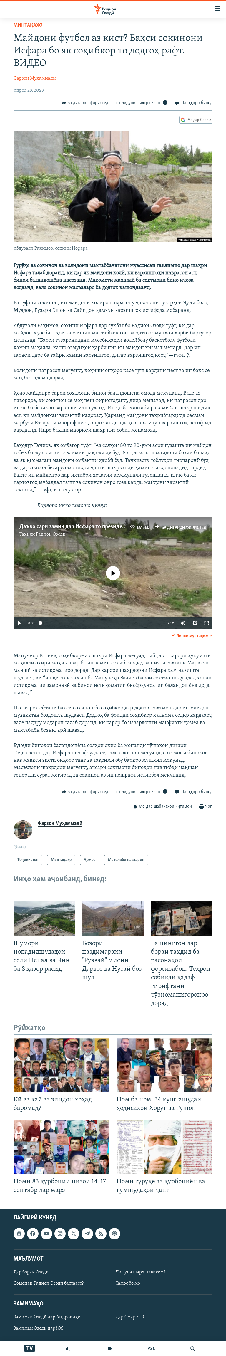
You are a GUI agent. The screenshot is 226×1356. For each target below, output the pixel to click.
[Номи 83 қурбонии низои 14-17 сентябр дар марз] (61, 1147)
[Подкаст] (114, 1233)
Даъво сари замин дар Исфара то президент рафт (80, 527)
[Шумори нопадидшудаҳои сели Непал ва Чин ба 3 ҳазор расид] (44, 918)
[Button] (85, 103)
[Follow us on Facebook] (32, 1233)
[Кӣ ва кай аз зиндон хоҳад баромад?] (61, 1065)
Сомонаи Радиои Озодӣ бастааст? (49, 1283)
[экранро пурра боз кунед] (206, 623)
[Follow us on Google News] (19, 1233)
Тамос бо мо (128, 1283)
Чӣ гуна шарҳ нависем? (140, 1272)
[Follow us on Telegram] (87, 1233)
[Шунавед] (68, 1348)
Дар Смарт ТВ (130, 1317)
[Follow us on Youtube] (46, 1233)
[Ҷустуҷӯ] (193, 1348)
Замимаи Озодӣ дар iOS (39, 1328)
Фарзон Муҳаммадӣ (35, 78)
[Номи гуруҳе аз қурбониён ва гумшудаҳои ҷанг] (164, 1147)
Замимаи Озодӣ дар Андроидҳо (47, 1317)
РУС (151, 1348)
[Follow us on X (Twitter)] (73, 1233)
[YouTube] (110, 1348)
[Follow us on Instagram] (60, 1233)
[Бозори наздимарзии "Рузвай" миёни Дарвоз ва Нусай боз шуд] (113, 918)
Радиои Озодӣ (51, 534)
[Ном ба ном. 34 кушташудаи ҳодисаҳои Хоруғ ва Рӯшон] (164, 1065)
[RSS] (101, 1233)
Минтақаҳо (28, 25)
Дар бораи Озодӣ (31, 1272)
